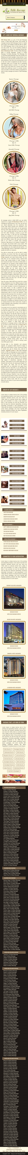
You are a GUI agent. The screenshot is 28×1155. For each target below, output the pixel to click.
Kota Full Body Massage (9, 956)
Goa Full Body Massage (9, 1040)
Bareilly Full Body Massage (10, 1021)
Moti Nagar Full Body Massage (11, 810)
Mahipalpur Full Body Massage (11, 844)
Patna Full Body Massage (10, 1118)
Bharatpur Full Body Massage (11, 992)
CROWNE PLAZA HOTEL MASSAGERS (14, 585)
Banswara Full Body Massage (11, 1022)
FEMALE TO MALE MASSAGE (17, 421)
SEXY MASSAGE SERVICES (17, 485)
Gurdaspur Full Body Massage (11, 1106)
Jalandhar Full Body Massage (11, 1046)
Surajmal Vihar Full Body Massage (12, 827)
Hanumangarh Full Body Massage (12, 996)
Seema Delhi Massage (14, 145)
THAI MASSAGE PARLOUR (9, 531)
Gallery (10, 1151)
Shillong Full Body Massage (10, 997)
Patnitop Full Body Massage (10, 1068)
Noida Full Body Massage (10, 790)
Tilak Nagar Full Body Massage (11, 821)
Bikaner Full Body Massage (10, 1125)
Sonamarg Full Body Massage (11, 1136)
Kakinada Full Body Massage (11, 962)
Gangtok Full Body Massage (10, 999)
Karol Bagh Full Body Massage (11, 840)
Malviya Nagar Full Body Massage (12, 880)
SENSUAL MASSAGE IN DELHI (9, 521)
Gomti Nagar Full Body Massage (12, 1032)
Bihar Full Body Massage (10, 1104)
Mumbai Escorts (8, 758)
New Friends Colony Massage (11, 855)
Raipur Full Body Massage (10, 1055)
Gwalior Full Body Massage (10, 1109)
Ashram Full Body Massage (10, 865)
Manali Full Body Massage (10, 1038)
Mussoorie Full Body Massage (11, 1019)
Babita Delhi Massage (14, 180)
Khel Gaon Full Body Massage (11, 889)
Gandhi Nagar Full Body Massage (12, 1030)
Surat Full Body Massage (10, 977)
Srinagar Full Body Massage (10, 1016)
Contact (23, 1151)
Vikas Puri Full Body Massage (11, 805)
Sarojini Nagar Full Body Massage (12, 905)
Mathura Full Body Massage (10, 1043)
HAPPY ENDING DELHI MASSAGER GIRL (11, 527)
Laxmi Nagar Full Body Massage (12, 904)
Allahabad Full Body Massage (11, 1086)
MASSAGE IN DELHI (14, 612)
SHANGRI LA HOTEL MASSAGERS (14, 653)
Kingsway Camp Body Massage (11, 919)
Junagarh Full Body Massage (11, 1111)
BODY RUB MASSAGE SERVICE (9, 536)
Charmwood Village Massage (11, 891)
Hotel (14, 1151)
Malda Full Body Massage (10, 965)
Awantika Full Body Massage (11, 924)
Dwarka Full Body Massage (10, 846)
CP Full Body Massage (9, 838)
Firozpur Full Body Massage (10, 1095)
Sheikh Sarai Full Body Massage (11, 870)
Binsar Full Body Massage (10, 1002)
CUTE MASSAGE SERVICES (17, 455)
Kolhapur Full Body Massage (11, 1011)
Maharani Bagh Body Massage (11, 940)
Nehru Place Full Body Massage (11, 921)
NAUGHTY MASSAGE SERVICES (16, 470)
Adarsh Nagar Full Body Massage (12, 927)
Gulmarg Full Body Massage (11, 1131)
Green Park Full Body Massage (11, 885)
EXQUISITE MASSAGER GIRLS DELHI (11, 546)
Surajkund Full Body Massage (11, 863)
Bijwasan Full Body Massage (11, 946)
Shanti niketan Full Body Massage (12, 883)
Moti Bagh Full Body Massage (11, 902)
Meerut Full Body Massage (10, 1089)
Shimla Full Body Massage (10, 1054)
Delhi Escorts (7, 749)
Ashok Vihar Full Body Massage (11, 799)
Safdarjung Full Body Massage (11, 859)
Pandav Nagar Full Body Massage (12, 910)
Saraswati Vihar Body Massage (11, 822)
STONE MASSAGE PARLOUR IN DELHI (11, 541)
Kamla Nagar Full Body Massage (12, 932)
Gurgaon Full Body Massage (11, 791)
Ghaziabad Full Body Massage (11, 793)
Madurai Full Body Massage (10, 964)
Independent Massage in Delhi (12, 350)
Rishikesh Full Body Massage (11, 1036)
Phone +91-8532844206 (13, 1148)
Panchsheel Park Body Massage (11, 899)
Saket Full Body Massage (10, 893)
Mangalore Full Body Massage (11, 1115)
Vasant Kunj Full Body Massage (11, 875)
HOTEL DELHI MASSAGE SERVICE (14, 614)
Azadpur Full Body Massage (10, 926)
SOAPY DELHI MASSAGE (8, 512)
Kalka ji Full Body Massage (10, 852)
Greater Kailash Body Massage (11, 886)
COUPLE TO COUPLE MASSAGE (17, 496)
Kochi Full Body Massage (10, 980)
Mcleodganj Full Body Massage (11, 1003)
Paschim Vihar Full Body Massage (12, 816)
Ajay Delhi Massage (14, 215)
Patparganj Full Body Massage (11, 922)
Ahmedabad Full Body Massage (11, 1076)
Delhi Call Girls (20, 761)
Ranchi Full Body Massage (10, 1078)
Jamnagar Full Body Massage (11, 991)
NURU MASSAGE (17, 436)
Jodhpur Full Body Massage (10, 1123)
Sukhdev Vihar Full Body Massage (12, 873)
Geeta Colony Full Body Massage (12, 913)
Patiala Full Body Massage (10, 1065)
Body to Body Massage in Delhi (7, 51)
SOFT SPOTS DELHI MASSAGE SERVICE (11, 544)
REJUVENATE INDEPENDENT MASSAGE (11, 550)
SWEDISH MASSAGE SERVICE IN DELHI (11, 514)
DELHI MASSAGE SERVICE (17, 428)
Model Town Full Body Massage (11, 797)
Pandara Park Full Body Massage (12, 843)
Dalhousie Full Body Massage (11, 1134)
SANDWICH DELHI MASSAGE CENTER (11, 529)
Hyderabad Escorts (9, 752)
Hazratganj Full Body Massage (11, 1025)
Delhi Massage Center (5, 40)
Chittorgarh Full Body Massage (11, 1101)
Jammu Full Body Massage (10, 1018)
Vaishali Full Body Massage (10, 829)
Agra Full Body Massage (10, 1041)
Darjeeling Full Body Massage (11, 1133)
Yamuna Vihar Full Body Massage (12, 916)
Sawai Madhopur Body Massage (11, 1007)
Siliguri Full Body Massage (10, 1142)
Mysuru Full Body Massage (10, 1024)
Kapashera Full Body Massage (11, 944)
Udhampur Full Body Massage (11, 1139)
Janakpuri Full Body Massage (11, 808)
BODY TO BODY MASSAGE (17, 451)
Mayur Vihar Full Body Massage (11, 908)
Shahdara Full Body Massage (11, 915)
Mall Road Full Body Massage (11, 918)
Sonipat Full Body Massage (10, 1005)
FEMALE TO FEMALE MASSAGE (17, 466)
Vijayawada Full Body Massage (11, 1096)
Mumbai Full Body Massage (10, 1047)
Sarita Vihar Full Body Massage (11, 897)
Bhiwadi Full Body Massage (10, 970)
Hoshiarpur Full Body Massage (11, 1090)
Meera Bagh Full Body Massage (11, 818)
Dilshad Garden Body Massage (11, 907)
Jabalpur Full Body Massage (11, 1107)
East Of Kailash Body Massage (11, 851)
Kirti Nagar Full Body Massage (11, 813)
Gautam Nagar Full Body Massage (12, 862)
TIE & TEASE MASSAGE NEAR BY (10, 533)
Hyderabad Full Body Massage (11, 1071)
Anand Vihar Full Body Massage (11, 830)
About (7, 1151)
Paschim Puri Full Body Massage (12, 807)
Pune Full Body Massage (10, 1044)
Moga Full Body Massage (10, 1092)
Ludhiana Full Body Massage (11, 1081)
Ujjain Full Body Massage (10, 1126)
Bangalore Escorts (8, 755)
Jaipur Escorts (7, 768)
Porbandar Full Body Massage (11, 1114)
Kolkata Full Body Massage (10, 1064)
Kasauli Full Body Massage (10, 1144)
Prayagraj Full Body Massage (11, 978)
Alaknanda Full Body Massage (11, 854)
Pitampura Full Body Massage (11, 801)
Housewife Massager (14, 149)
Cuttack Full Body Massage (10, 1128)
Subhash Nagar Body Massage (11, 819)
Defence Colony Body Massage (11, 896)
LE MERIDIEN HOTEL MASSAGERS (14, 687)
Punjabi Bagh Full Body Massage (12, 802)
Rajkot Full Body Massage (10, 989)
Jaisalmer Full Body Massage (11, 954)
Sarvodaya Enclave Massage (11, 882)
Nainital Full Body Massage (10, 1000)
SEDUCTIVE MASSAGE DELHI (9, 517)
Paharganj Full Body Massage (11, 837)
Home (4, 4)
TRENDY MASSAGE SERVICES (17, 440)
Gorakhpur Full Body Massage (11, 1120)
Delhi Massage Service (20, 1153)
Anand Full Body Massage (10, 961)
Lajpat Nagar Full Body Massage (12, 848)
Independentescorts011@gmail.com (14, 1149)
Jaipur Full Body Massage (10, 1049)
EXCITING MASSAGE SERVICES (17, 500)
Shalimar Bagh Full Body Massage (12, 824)
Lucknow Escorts (20, 755)
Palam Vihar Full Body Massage (11, 947)
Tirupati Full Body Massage (10, 1098)
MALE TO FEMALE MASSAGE (17, 481)
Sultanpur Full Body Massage (11, 935)
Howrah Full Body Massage (10, 1129)
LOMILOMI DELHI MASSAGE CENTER (11, 519)
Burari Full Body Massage (10, 943)
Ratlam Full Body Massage (10, 975)
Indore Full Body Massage (10, 1052)
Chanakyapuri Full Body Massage (12, 936)
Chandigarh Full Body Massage (11, 1075)
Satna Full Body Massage (10, 974)
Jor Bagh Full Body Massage (11, 841)
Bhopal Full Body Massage (10, 1060)
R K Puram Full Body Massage (11, 900)
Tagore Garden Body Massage (11, 930)
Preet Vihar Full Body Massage (11, 833)
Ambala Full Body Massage (10, 1122)
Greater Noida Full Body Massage (12, 796)
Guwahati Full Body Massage (11, 985)
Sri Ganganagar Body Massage (11, 994)
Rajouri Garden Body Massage (11, 815)
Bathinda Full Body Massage (11, 1082)
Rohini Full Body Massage (10, 804)
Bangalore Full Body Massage (11, 1073)
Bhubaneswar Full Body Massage (12, 986)
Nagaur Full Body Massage (10, 1008)
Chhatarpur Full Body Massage (11, 894)
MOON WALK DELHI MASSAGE (9, 548)
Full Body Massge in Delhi (17, 222)
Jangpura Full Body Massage (11, 888)
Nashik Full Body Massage (10, 1062)
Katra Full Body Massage (10, 1140)
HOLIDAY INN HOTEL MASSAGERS (14, 619)
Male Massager (14, 184)
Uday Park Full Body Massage (11, 929)
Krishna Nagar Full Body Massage (12, 911)
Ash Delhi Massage (14, 110)
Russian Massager (14, 79)
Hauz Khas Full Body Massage (11, 860)
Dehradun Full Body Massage (11, 1051)
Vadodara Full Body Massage (11, 1103)
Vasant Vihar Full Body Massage (11, 849)
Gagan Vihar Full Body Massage (11, 826)
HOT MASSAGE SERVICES (16, 425)
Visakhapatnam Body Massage (11, 1100)
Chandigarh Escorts (18, 749)
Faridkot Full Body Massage (10, 1137)
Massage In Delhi (14, 106)
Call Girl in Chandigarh (13, 771)
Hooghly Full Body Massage (10, 1145)
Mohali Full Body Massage (10, 1084)
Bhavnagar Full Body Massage (11, 1029)
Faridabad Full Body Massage (11, 794)
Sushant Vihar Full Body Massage (12, 949)
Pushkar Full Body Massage (10, 959)
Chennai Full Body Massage (10, 1067)
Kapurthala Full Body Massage (11, 1093)
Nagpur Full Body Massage (10, 983)
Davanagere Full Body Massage (11, 1117)
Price (20, 1151)
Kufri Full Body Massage (9, 1070)
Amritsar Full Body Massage (10, 1079)
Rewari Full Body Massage (10, 972)
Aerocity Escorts (19, 758)
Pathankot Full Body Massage (11, 1014)
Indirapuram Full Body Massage (11, 835)
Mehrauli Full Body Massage (11, 933)
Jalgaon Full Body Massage (10, 1010)
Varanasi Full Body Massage (11, 1087)
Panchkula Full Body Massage (11, 1035)
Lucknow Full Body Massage (11, 981)
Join (17, 1151)
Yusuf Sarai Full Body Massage (11, 872)
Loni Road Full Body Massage (11, 941)
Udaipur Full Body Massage (10, 957)
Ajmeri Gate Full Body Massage (11, 938)
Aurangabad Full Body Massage (11, 988)
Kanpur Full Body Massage (10, 1027)
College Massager (14, 114)
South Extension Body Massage (11, 857)
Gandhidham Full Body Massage (12, 1112)
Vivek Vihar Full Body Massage (11, 832)
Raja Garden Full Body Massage (12, 812)
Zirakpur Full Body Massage (10, 1013)
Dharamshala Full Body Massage (12, 1033)
